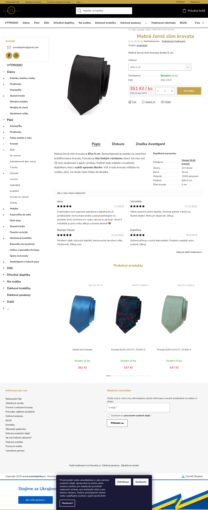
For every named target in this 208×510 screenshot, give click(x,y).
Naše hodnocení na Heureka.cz (85, 465)
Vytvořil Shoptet (194, 476)
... (8, 308)
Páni (10, 120)
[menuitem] (11, 23)
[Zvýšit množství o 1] (172, 90)
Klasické (14, 173)
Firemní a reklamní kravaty (59, 2)
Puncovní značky (14, 446)
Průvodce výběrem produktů (20, 411)
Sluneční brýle (17, 95)
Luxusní (14, 179)
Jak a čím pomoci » (35, 500)
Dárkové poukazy (19, 295)
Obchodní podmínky (16, 429)
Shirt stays (15, 220)
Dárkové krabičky (19, 288)
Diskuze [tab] (118, 144)
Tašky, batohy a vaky (21, 137)
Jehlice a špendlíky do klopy (24, 250)
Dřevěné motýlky (19, 101)
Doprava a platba (14, 442)
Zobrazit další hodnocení (188, 252)
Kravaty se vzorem (19, 196)
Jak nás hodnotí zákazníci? (19, 437)
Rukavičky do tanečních (22, 244)
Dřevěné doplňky (18, 275)
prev (56, 328)
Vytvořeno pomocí (15, 450)
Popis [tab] (96, 144)
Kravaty (14, 143)
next (200, 328)
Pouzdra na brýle (19, 232)
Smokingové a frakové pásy (24, 261)
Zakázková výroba (33, 2)
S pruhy (14, 167)
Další (10, 302)
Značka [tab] (150, 144)
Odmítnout (123, 482)
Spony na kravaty (19, 255)
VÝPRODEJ (14, 65)
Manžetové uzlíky (19, 113)
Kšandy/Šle (16, 126)
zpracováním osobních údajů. (137, 415)
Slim (12, 149)
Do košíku (189, 90)
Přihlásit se (117, 423)
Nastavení (67, 503)
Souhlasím (140, 482)
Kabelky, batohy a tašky (22, 78)
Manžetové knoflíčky (21, 238)
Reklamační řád (12, 2)
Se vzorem (15, 155)
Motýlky (14, 208)
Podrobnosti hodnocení (173, 41)
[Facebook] (9, 55)
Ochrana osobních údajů (18, 433)
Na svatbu (14, 281)
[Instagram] (16, 55)
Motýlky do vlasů (19, 107)
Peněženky (15, 84)
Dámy (11, 72)
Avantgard (142, 45)
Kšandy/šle (15, 89)
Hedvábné (15, 185)
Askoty (13, 202)
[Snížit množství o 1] (158, 90)
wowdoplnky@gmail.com (26, 47)
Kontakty (10, 424)
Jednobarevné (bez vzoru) (23, 161)
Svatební (14, 191)
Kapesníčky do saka (20, 214)
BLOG (9, 420)
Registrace (195, 2)
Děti (10, 268)
